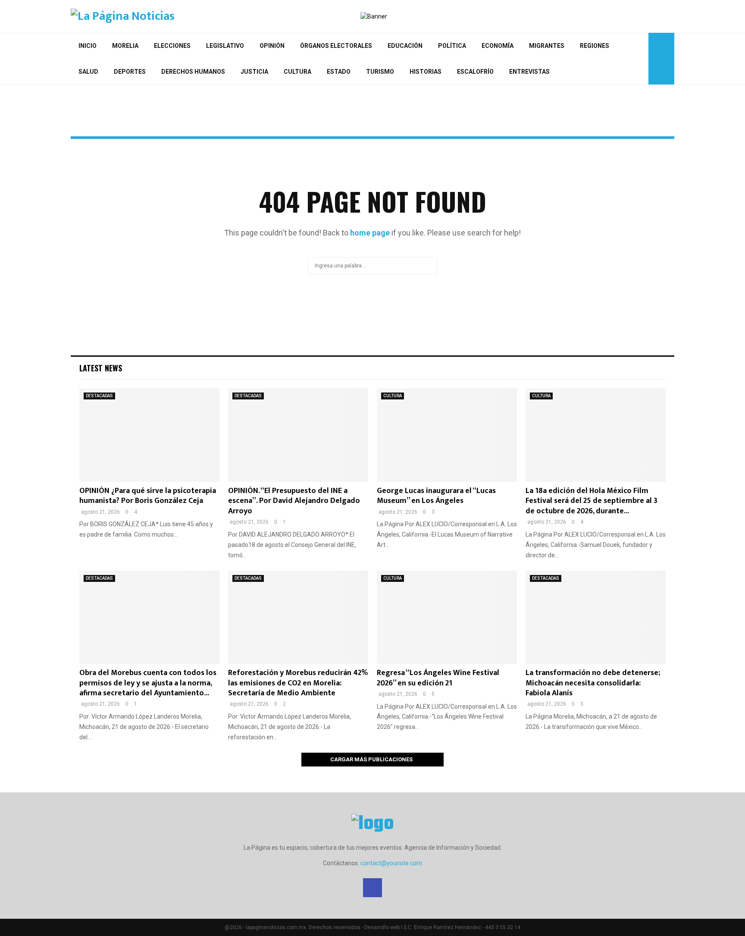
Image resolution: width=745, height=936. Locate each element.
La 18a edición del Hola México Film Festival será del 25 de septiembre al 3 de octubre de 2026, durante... (591, 501)
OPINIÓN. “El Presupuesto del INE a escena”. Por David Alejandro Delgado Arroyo (294, 501)
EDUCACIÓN (405, 45)
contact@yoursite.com (391, 863)
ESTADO (339, 71)
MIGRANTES (546, 45)
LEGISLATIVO (225, 45)
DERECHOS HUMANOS (193, 71)
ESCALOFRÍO (475, 71)
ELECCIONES (172, 45)
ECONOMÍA (497, 45)
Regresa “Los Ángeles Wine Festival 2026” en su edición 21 (438, 677)
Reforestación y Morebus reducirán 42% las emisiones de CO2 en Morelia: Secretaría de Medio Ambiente (298, 683)
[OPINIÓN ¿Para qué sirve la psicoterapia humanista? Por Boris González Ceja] (149, 435)
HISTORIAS (425, 71)
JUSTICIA (254, 71)
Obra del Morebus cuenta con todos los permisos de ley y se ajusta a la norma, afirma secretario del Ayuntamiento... (147, 683)
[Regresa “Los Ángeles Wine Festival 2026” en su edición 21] (447, 617)
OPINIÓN (272, 45)
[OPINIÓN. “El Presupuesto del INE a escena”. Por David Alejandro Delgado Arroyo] (298, 435)
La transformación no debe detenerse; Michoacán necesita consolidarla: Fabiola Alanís (593, 683)
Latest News (100, 368)
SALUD (88, 71)
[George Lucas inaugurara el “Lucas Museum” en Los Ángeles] (447, 435)
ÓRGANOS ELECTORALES (336, 45)
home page (370, 232)
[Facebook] (372, 887)
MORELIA (125, 45)
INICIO (87, 45)
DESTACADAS (99, 395)
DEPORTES (130, 71)
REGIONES (594, 45)
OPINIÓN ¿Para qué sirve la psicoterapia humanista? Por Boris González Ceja (147, 495)
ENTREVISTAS (529, 71)
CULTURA (297, 71)
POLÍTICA (452, 45)
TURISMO (380, 71)
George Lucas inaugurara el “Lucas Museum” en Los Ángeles (436, 495)
